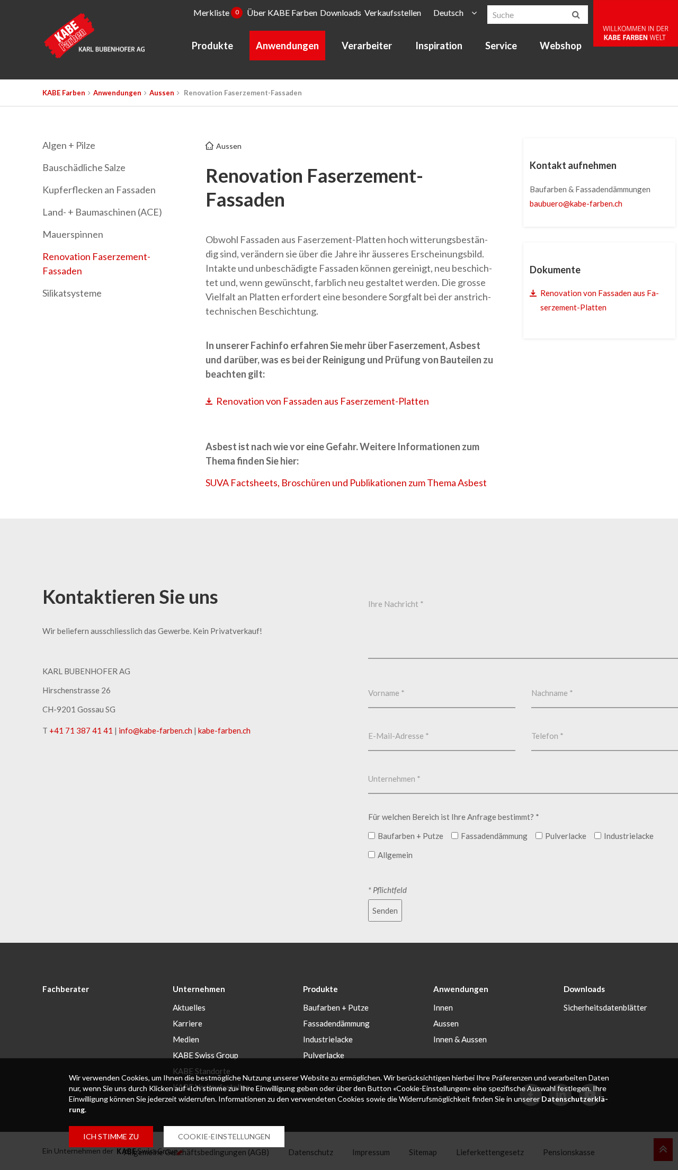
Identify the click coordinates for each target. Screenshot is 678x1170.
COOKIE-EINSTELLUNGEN (224, 1136)
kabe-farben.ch (224, 730)
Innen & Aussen (460, 1039)
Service (501, 45)
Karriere (187, 1023)
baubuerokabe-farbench (576, 203)
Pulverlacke (323, 1055)
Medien (186, 1039)
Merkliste (216, 12)
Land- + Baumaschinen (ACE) (102, 212)
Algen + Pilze (68, 145)
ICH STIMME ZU (111, 1136)
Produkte (212, 45)
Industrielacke (328, 1039)
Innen (443, 1007)
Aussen (161, 92)
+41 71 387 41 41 (81, 730)
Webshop (561, 45)
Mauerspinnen (72, 234)
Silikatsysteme (72, 293)
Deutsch (448, 12)
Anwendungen (287, 45)
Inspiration (438, 45)
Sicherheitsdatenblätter (605, 1007)
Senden (385, 910)
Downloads (340, 12)
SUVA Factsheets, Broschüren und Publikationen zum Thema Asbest (346, 482)
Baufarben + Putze (336, 1007)
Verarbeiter (367, 45)
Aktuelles (189, 1007)
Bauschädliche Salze (84, 167)
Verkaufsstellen (392, 12)
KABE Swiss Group (205, 1055)
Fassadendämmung (336, 1023)
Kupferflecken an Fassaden (99, 189)
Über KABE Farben (282, 12)
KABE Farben (63, 92)
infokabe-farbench (155, 730)
